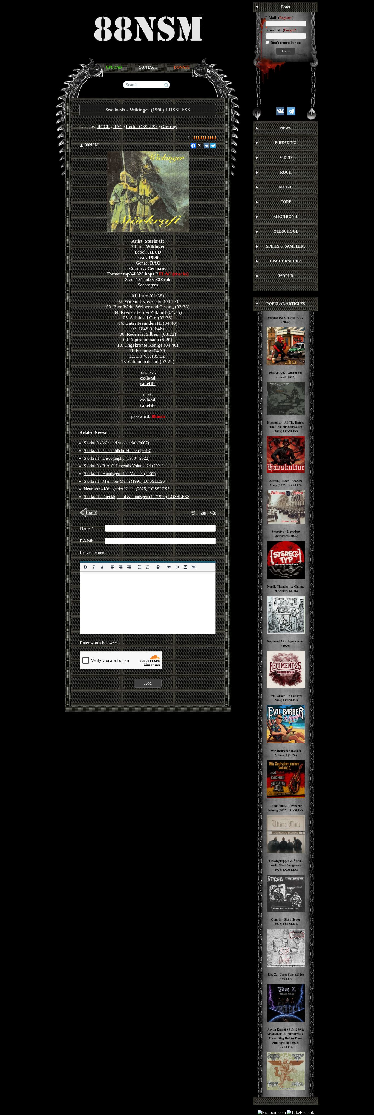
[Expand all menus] (257, 113)
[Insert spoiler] (185, 567)
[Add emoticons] (158, 567)
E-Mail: (271, 18)
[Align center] (120, 567)
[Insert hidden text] (193, 567)
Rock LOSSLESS (142, 126)
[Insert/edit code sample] (177, 567)
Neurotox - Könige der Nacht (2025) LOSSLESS (127, 489)
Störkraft (154, 241)
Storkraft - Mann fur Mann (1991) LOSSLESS (124, 481)
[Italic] (93, 567)
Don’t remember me (285, 43)
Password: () (281, 30)
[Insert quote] (169, 567)
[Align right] (129, 567)
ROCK (103, 126)
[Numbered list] (147, 567)
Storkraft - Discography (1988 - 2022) (116, 458)
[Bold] (85, 567)
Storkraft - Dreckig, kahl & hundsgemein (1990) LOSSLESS (136, 496)
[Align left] (112, 567)
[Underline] (101, 567)
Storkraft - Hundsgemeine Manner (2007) (120, 473)
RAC (118, 126)
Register (285, 18)
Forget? (290, 30)
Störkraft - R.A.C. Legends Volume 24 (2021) (123, 466)
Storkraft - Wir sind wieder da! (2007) (116, 443)
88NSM (92, 145)
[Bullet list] (139, 567)
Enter (286, 51)
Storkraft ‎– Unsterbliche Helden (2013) (117, 450)
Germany (169, 126)
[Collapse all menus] (311, 113)
